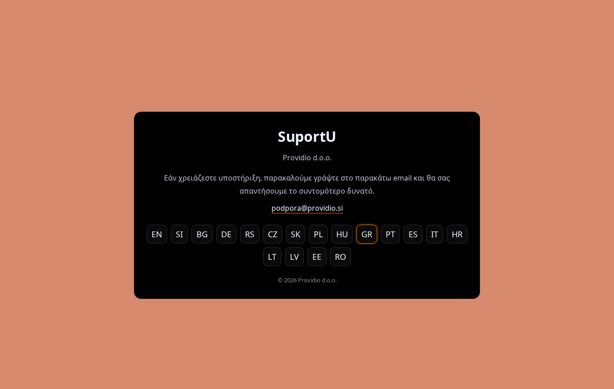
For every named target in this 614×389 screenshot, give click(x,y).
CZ (272, 234)
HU (342, 234)
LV (294, 256)
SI (179, 234)
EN (156, 234)
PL (318, 234)
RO (340, 256)
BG (202, 234)
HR (457, 234)
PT (390, 234)
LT (272, 256)
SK (295, 234)
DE (226, 234)
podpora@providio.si (307, 208)
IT (434, 234)
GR (366, 234)
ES (413, 234)
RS (249, 234)
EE (316, 256)
